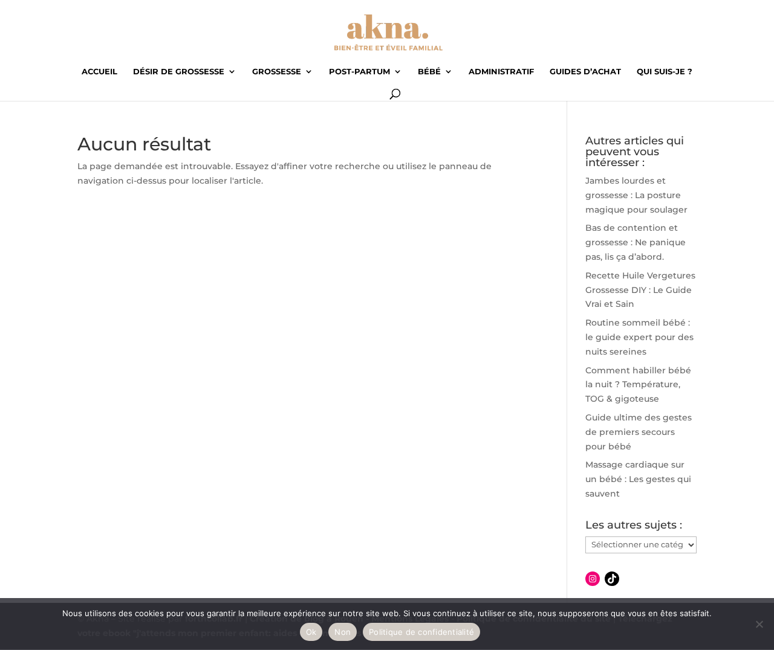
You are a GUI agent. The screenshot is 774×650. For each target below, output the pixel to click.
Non (342, 632)
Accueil (99, 71)
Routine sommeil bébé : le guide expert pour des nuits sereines (639, 337)
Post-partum (359, 71)
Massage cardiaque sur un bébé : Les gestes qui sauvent (638, 479)
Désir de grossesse (178, 71)
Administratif (501, 71)
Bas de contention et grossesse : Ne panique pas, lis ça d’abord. (635, 242)
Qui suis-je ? (664, 71)
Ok (311, 632)
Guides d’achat (585, 71)
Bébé (429, 71)
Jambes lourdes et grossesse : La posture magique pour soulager (636, 195)
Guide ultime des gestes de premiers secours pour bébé (638, 432)
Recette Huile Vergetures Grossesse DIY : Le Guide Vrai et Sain (640, 290)
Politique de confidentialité (421, 632)
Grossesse (276, 71)
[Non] (759, 624)
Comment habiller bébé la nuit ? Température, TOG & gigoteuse (638, 385)
